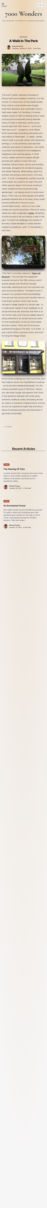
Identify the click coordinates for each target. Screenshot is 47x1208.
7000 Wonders (23, 14)
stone (31, 213)
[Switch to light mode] (37, 5)
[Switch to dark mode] (43, 5)
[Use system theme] (40, 5)
